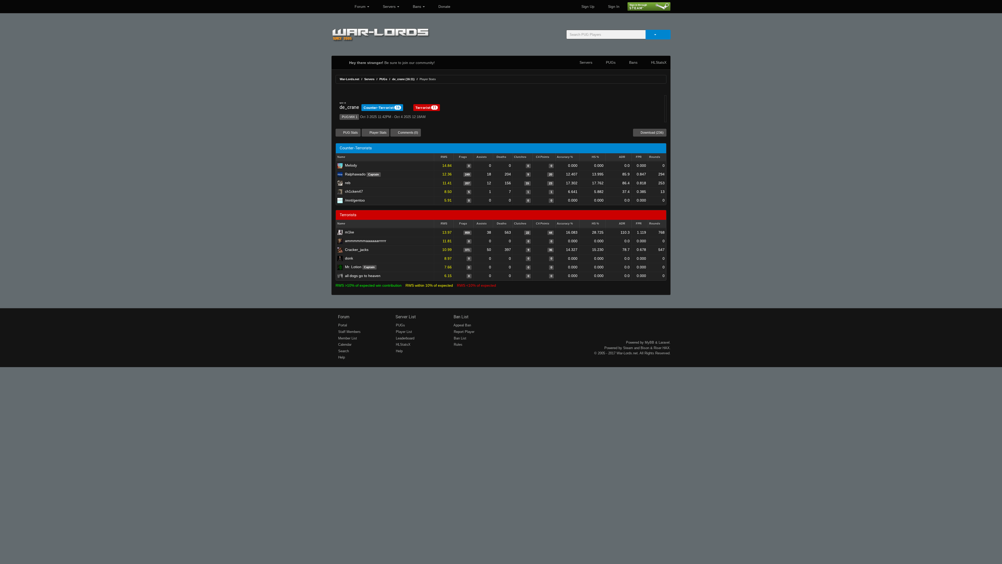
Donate (443, 6)
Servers (389, 6)
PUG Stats (350, 132)
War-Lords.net (349, 79)
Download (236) (652, 132)
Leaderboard (404, 338)
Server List (405, 316)
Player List (403, 332)
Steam (628, 348)
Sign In (613, 6)
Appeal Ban (462, 325)
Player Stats (377, 132)
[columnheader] (443, 157)
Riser (657, 348)
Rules (457, 344)
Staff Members (349, 332)
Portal (342, 325)
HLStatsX (658, 62)
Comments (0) (407, 132)
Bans (417, 6)
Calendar (344, 344)
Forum (360, 6)
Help (341, 357)
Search (343, 351)
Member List (347, 338)
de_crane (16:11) (403, 79)
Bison (645, 348)
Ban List (460, 316)
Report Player (463, 332)
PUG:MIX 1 (349, 117)
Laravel (664, 342)
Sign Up (587, 6)
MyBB (649, 342)
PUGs (610, 62)
